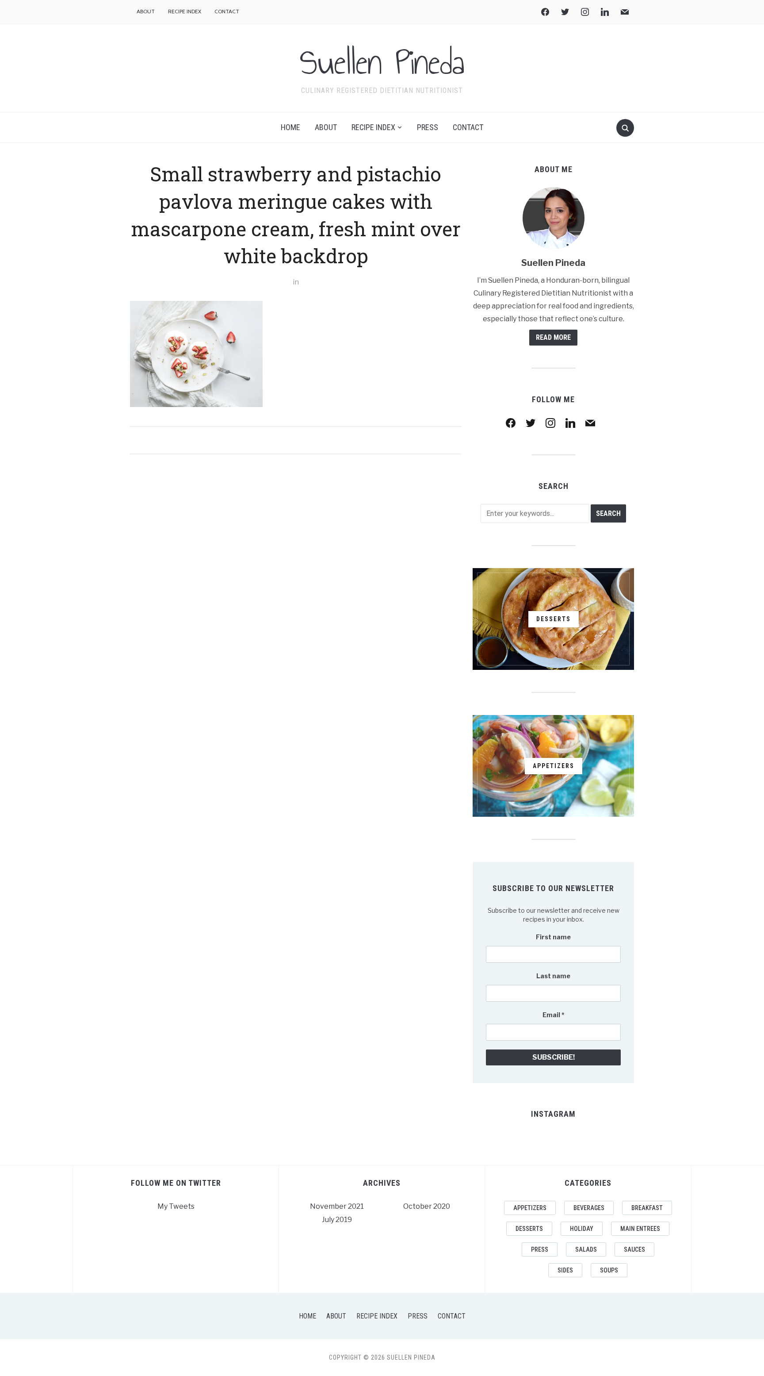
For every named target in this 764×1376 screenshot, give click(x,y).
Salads (586, 1249)
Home (290, 127)
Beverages (588, 1207)
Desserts (529, 1228)
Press (427, 127)
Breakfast (647, 1207)
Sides (565, 1270)
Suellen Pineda (382, 62)
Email (553, 1015)
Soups (609, 1270)
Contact (226, 11)
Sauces (634, 1249)
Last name (553, 976)
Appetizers (529, 1207)
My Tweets (176, 1206)
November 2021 (337, 1206)
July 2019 (337, 1219)
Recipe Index (184, 11)
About (146, 11)
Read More (553, 337)
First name (553, 937)
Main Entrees (640, 1228)
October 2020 (426, 1206)
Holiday (581, 1228)
